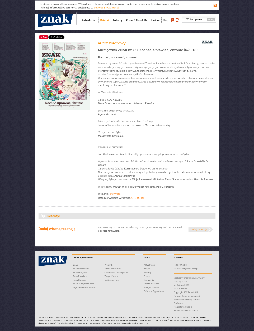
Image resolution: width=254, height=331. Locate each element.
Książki (104, 20)
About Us (141, 20)
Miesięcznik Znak (113, 268)
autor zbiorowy (112, 43)
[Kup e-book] (177, 21)
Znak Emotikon (80, 276)
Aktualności (89, 20)
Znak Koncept (79, 280)
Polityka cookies (151, 287)
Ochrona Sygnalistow (154, 291)
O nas (129, 20)
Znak (75, 265)
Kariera (155, 20)
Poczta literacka (151, 284)
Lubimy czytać (112, 280)
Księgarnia (149, 280)
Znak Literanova (81, 268)
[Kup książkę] (172, 21)
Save (45, 37)
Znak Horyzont (80, 272)
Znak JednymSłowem (83, 284)
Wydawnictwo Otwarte (84, 287)
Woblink (108, 265)
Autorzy (117, 20)
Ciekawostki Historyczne (116, 272)
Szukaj (211, 19)
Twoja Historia (111, 276)
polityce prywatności (106, 7)
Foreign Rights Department (187, 296)
